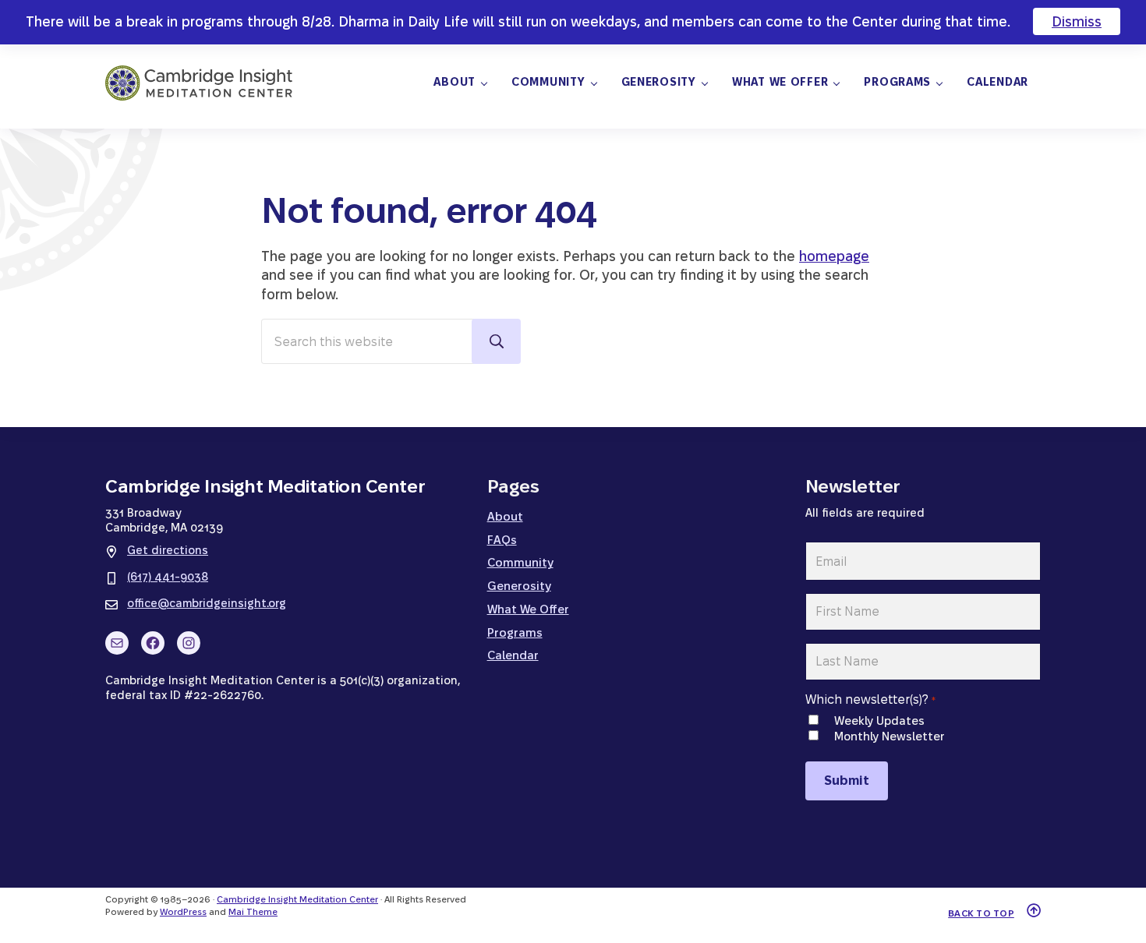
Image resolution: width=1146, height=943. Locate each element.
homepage (834, 256)
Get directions (167, 550)
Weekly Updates (879, 720)
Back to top (981, 913)
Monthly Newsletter (889, 736)
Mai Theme (253, 912)
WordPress (183, 912)
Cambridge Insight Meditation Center (297, 899)
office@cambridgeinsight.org (206, 603)
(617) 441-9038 (167, 576)
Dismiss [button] (1077, 21)
